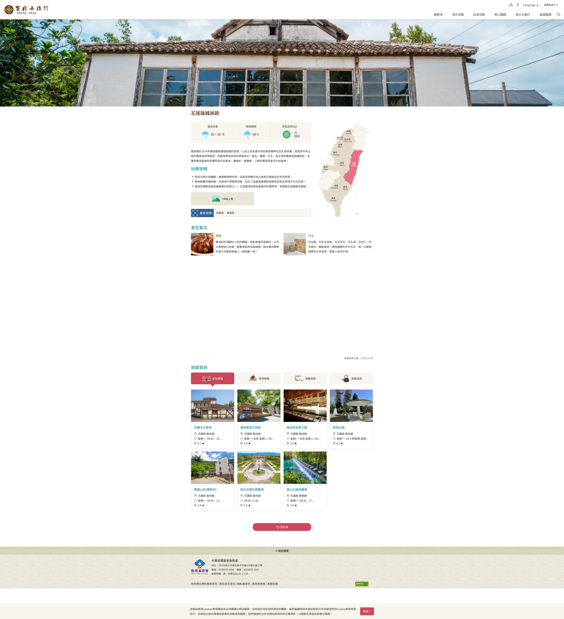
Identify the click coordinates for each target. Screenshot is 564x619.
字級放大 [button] (382, 24)
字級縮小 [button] (375, 24)
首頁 (181, 24)
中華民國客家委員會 (200, 567)
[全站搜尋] (558, 14)
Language (529, 5)
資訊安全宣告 (227, 584)
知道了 (367, 611)
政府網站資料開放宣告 (204, 584)
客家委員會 (258, 584)
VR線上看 (227, 199)
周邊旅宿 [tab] (310, 378)
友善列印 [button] (369, 24)
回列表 (284, 527)
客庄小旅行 (26, 9)
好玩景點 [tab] (218, 378)
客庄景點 (192, 24)
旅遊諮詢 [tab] (356, 378)
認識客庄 (207, 24)
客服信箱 (272, 584)
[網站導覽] (511, 4)
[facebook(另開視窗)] (517, 4)
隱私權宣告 (243, 584)
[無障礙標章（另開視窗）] (364, 583)
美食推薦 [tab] (264, 378)
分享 (362, 24)
